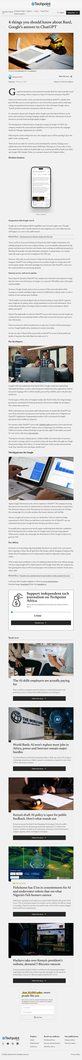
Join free (39, 1017)
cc (35, 71)
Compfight (32, 71)
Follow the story (37, 699)
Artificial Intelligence (67, 82)
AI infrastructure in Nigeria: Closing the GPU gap (36, 237)
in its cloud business (50, 581)
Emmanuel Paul (17, 77)
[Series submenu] (39, 11)
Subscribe (71, 13)
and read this (33, 433)
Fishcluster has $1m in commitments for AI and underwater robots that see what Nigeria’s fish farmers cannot (42, 891)
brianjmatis (21, 71)
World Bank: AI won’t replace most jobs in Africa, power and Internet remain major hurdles (41, 748)
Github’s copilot (45, 425)
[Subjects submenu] (32, 11)
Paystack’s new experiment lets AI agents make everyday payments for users (45, 576)
